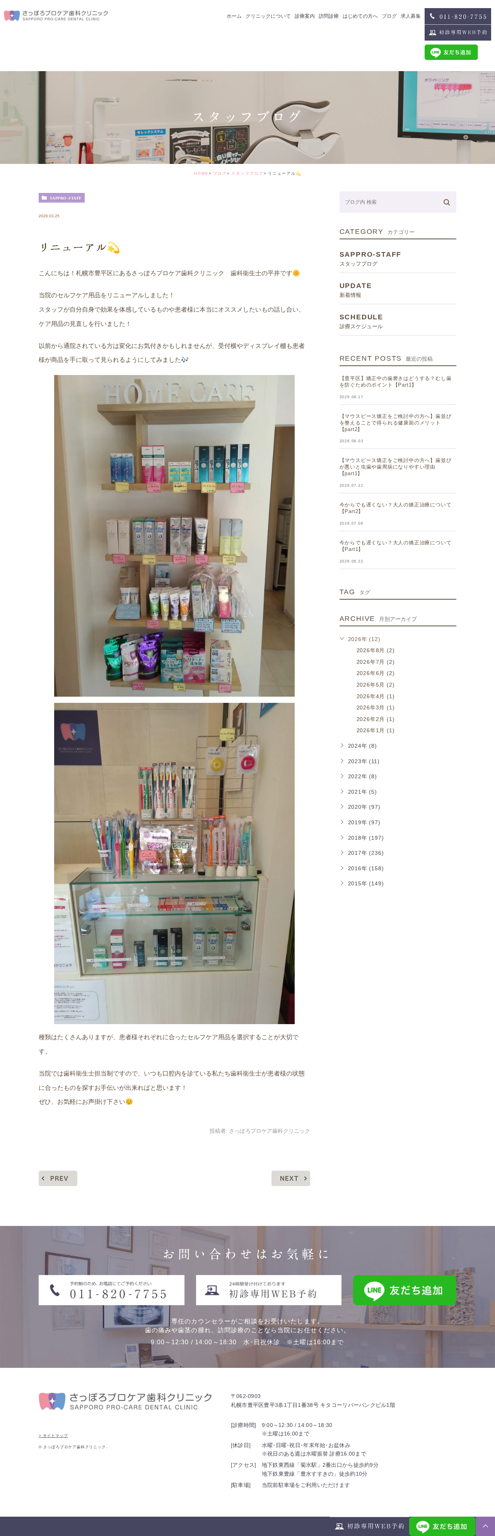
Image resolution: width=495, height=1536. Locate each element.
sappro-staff (66, 198)
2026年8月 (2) (376, 650)
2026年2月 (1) (376, 719)
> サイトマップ (53, 1436)
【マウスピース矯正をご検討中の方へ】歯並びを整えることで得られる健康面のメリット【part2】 (396, 422)
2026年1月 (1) (376, 730)
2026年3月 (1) (376, 707)
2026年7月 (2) (376, 662)
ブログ (220, 173)
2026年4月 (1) (376, 696)
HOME (201, 173)
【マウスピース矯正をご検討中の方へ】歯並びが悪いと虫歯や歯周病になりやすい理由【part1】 (396, 466)
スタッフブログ (247, 173)
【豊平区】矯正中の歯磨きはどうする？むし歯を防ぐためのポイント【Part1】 (396, 381)
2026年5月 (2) (376, 685)
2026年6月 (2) (376, 673)
